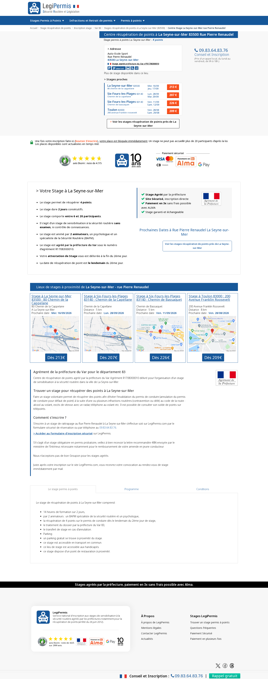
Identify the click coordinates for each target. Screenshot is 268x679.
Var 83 (98, 28)
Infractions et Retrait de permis (91, 20)
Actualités (147, 638)
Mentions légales (151, 628)
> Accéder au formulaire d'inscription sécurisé (63, 433)
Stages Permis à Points (46, 20)
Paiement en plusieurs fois (206, 638)
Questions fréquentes (203, 628)
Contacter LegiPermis (154, 633)
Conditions (202, 489)
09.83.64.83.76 (213, 50)
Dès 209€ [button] (213, 357)
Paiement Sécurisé (201, 633)
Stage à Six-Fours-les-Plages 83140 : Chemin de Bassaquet (159, 298)
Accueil (33, 28)
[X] (218, 665)
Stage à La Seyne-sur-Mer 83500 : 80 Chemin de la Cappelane (51, 299)
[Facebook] (225, 665)
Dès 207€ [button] (108, 357)
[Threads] (232, 665)
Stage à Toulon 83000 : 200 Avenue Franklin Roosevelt (209, 298)
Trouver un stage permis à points (210, 622)
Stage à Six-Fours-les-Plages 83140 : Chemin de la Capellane (108, 298)
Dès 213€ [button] (56, 357)
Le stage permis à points (63, 489)
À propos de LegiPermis (155, 622)
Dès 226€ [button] (161, 357)
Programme (132, 489)
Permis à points (131, 20)
